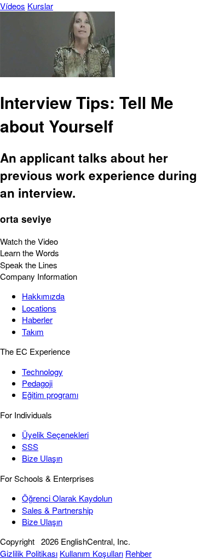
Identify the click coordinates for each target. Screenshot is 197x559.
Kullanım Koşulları (91, 553)
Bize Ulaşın (42, 458)
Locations (39, 308)
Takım (33, 331)
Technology (42, 371)
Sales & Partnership (57, 510)
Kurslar (40, 5)
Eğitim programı (50, 394)
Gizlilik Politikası (28, 553)
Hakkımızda (43, 296)
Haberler (37, 319)
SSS (30, 446)
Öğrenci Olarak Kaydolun (67, 498)
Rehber (138, 553)
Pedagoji (37, 383)
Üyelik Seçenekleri (55, 434)
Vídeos (12, 5)
